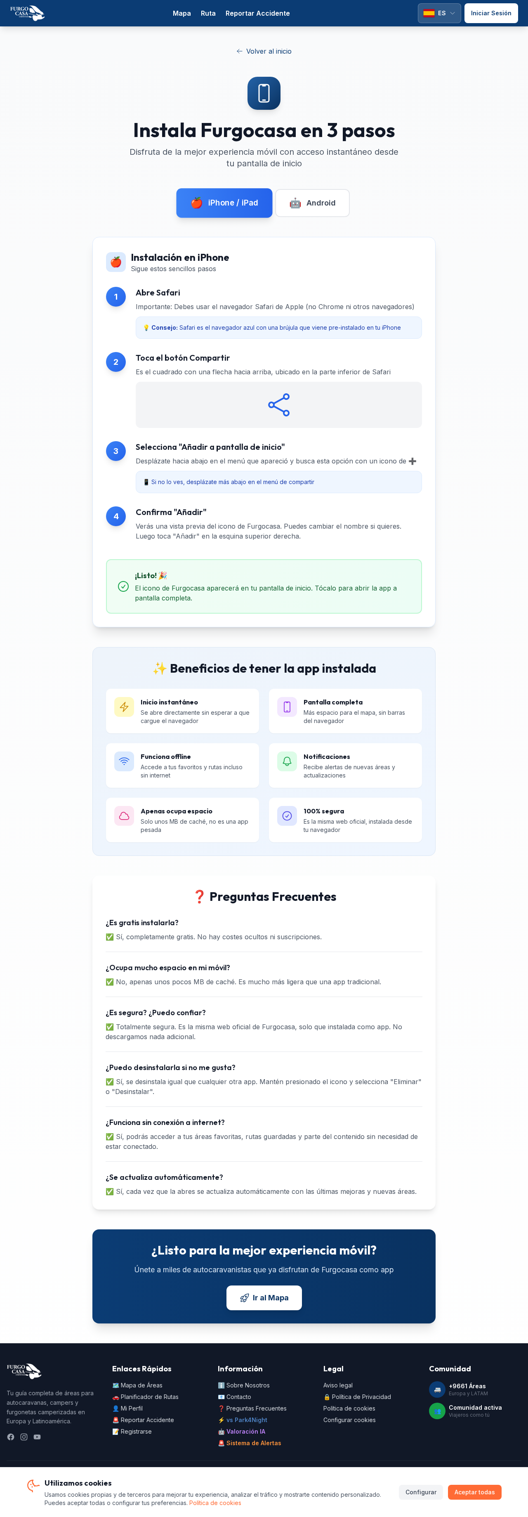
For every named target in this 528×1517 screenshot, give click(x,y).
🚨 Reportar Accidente (143, 1419)
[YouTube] (37, 1437)
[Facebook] (11, 1437)
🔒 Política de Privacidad (357, 1396)
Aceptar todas (475, 1492)
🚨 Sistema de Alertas (249, 1442)
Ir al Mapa (271, 1297)
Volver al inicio (269, 51)
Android (312, 203)
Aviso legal (338, 1385)
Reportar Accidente (258, 13)
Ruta (208, 13)
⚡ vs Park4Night (242, 1419)
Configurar (420, 1492)
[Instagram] (24, 1437)
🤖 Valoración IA (241, 1431)
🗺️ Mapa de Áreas (137, 1385)
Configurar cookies (349, 1419)
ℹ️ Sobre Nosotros (244, 1385)
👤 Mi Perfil (127, 1408)
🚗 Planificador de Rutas (145, 1396)
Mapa (182, 13)
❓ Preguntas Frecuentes (252, 1408)
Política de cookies (349, 1408)
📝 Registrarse (132, 1431)
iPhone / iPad (224, 202)
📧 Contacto (234, 1396)
